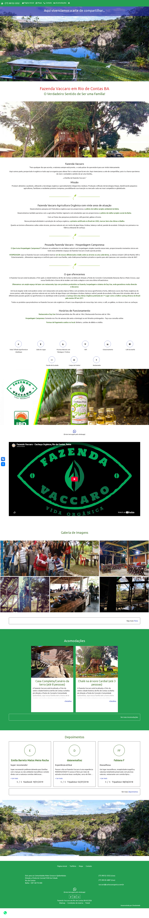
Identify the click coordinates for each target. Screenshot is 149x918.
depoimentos (133, 792)
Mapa (81, 866)
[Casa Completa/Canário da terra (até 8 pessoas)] (52, 662)
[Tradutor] (2, 3)
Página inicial (62, 866)
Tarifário (73, 866)
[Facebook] (71, 896)
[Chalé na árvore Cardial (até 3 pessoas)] (97, 662)
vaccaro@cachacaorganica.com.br (111, 884)
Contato (89, 866)
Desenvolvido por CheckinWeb (130, 905)
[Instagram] (74, 896)
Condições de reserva (75, 903)
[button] (3, 43)
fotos (136, 621)
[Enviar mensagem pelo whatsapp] (5, 913)
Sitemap (62, 903)
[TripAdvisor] (78, 896)
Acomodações (132, 717)
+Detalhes (68, 701)
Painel (87, 903)
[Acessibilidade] (3, 464)
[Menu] (69, 3)
